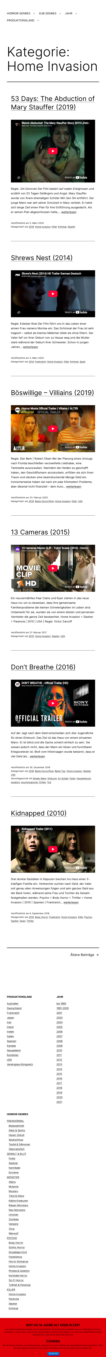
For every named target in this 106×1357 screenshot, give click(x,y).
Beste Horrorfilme (44, 501)
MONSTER (13, 1177)
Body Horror (41, 917)
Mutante (13, 1186)
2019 (31, 226)
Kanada (11, 1045)
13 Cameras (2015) (40, 532)
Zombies (14, 1219)
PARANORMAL (15, 1120)
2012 (59, 1059)
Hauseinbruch (84, 778)
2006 (59, 1031)
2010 (31, 917)
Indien (10, 1031)
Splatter (13, 1163)
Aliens (12, 1181)
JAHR (68, 13)
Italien (10, 1036)
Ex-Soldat (63, 778)
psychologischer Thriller (33, 782)
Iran (9, 1022)
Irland (10, 1027)
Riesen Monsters (18, 1205)
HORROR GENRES (18, 13)
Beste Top (60, 771)
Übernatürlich (17, 1149)
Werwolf (13, 1233)
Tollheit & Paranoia (20, 1284)
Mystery (13, 1191)
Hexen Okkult (16, 1135)
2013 (59, 1064)
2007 (59, 1036)
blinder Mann (39, 778)
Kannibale (14, 1167)
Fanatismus (15, 1256)
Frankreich (40, 361)
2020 (59, 1097)
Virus (11, 1228)
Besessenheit (16, 1125)
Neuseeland (14, 1050)
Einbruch (52, 778)
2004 (59, 1022)
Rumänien (12, 1055)
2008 (59, 1041)
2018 (59, 1087)
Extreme (13, 1172)
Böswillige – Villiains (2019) (52, 393)
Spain (82, 361)
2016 (31, 771)
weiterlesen (68, 212)
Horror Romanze (18, 1261)
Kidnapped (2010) (39, 813)
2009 (59, 1045)
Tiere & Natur (16, 1195)
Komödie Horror (18, 1275)
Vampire (13, 1223)
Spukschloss (16, 1139)
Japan (10, 1017)
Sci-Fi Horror (16, 1280)
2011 (59, 1055)
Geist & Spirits (17, 1130)
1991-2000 (62, 1008)
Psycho (88, 917)
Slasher (71, 226)
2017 (59, 1083)
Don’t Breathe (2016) (43, 667)
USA (80, 501)
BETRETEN (53, 1354)
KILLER (11, 1289)
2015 (31, 636)
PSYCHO (12, 1238)
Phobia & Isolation (19, 1270)
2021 (59, 1101)
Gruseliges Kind (18, 1252)
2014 (31, 361)
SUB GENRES (47, 13)
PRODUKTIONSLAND (20, 20)
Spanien (11, 1041)
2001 (59, 1012)
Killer (54, 226)
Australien (12, 1003)
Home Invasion (43, 226)
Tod (49, 782)
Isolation (15, 782)
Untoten (13, 1214)
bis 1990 (61, 1003)
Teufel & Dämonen (19, 1144)
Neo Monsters (17, 1210)
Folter (72, 778)
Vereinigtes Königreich (20, 1064)
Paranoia (14, 1298)
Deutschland (14, 1008)
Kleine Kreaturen (18, 1200)
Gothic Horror (17, 1247)
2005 (59, 1027)
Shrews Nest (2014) (42, 258)
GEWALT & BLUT (16, 1153)
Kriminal (62, 226)
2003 (59, 1017)
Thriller (30, 921)
